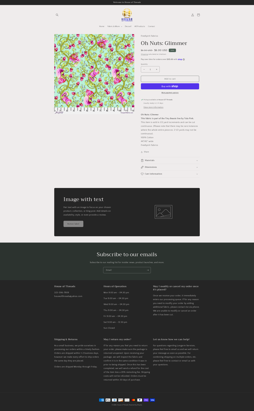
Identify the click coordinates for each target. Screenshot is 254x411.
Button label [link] (73, 224)
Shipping (144, 54)
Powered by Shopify (135, 405)
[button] (57, 15)
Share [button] (146, 152)
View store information (153, 107)
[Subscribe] (148, 270)
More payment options (170, 92)
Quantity (144, 64)
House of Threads (122, 405)
